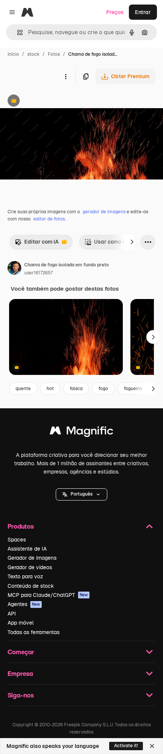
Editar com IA (37, 243)
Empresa (20, 673)
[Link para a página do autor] (14, 269)
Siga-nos (21, 695)
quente (23, 389)
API (12, 613)
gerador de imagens (104, 212)
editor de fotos (49, 219)
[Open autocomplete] (16, 32)
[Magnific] (81, 432)
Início (13, 54)
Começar (21, 652)
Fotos (54, 54)
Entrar (143, 12)
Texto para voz (25, 576)
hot (50, 389)
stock (33, 54)
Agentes (24, 604)
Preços (115, 12)
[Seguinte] (132, 242)
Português (81, 494)
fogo (103, 389)
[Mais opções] (65, 76)
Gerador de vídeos (30, 567)
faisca (76, 389)
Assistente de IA (27, 548)
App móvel (21, 622)
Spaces (17, 539)
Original (48, 101)
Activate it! (126, 746)
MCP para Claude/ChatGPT (48, 595)
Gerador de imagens (32, 557)
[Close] (152, 746)
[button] (81, 494)
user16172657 (38, 273)
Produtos (21, 526)
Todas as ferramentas (34, 632)
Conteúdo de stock (31, 585)
